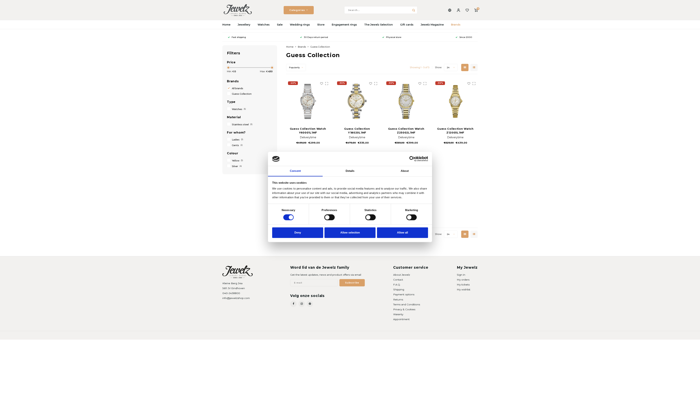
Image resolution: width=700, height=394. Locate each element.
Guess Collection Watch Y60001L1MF (308, 130)
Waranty (398, 314)
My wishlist (463, 289)
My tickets (463, 284)
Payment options (403, 294)
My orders (463, 279)
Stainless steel (242, 124)
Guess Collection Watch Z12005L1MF (455, 130)
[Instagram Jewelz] (301, 304)
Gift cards (406, 24)
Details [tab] (350, 170)
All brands (237, 88)
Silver (237, 166)
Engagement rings (344, 24)
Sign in (461, 274)
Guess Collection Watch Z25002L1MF (406, 130)
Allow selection (350, 232)
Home (226, 24)
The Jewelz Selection (378, 24)
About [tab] (405, 170)
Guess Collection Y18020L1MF (357, 130)
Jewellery (244, 24)
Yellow (237, 160)
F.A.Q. (396, 284)
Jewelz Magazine (432, 24)
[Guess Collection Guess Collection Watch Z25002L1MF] (406, 101)
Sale (280, 24)
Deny (297, 232)
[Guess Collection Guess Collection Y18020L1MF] (357, 101)
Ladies (237, 139)
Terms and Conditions (406, 304)
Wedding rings (300, 24)
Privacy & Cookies (404, 309)
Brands (455, 24)
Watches (264, 24)
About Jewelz (401, 274)
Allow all (402, 232)
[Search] (413, 10)
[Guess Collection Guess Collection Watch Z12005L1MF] (455, 101)
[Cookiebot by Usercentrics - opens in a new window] (412, 159)
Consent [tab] (295, 170)
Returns (398, 299)
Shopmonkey (269, 335)
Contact (398, 279)
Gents (237, 145)
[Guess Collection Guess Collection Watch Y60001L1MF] (308, 101)
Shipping (398, 289)
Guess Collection (242, 93)
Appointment (401, 319)
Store (320, 24)
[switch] (329, 217)
